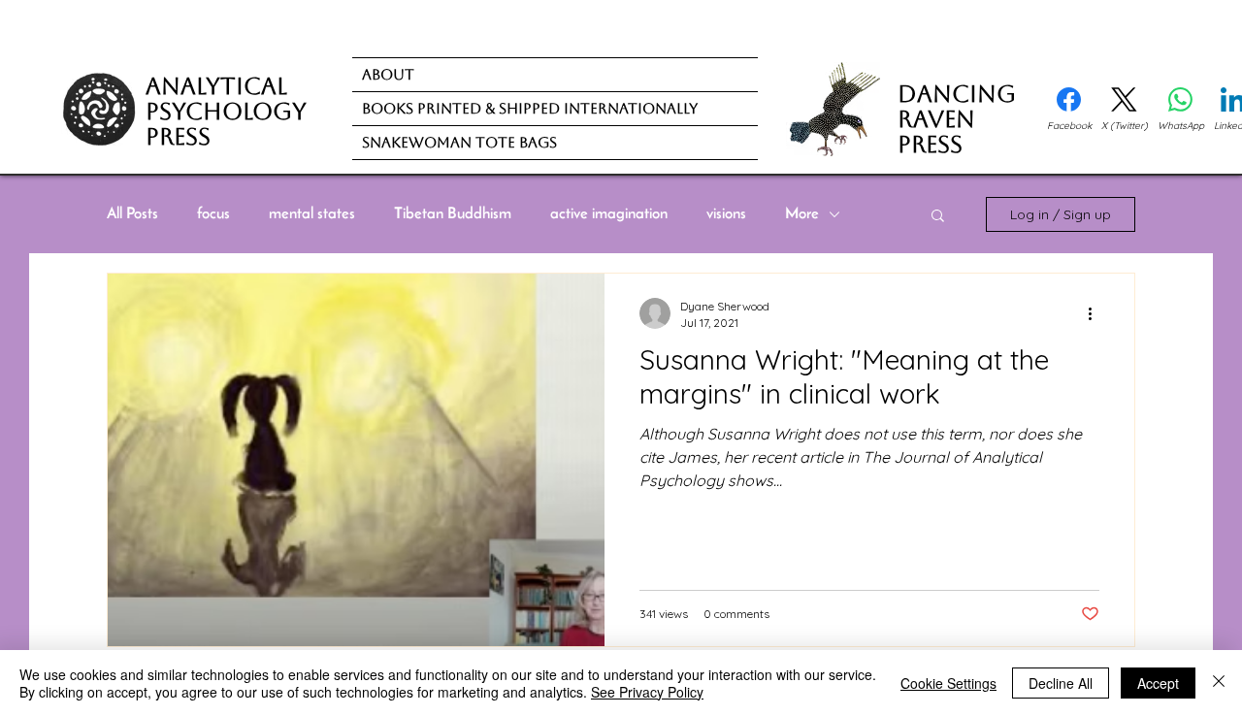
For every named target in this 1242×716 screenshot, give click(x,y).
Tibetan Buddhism (452, 214)
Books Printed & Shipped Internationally (530, 108)
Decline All (1061, 683)
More (802, 214)
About (388, 74)
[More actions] (1096, 313)
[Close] (1218, 683)
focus (213, 214)
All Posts (132, 214)
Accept (1158, 683)
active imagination (609, 214)
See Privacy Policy (647, 691)
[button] (938, 217)
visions (726, 214)
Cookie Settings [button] (948, 683)
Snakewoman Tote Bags (459, 142)
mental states (312, 214)
